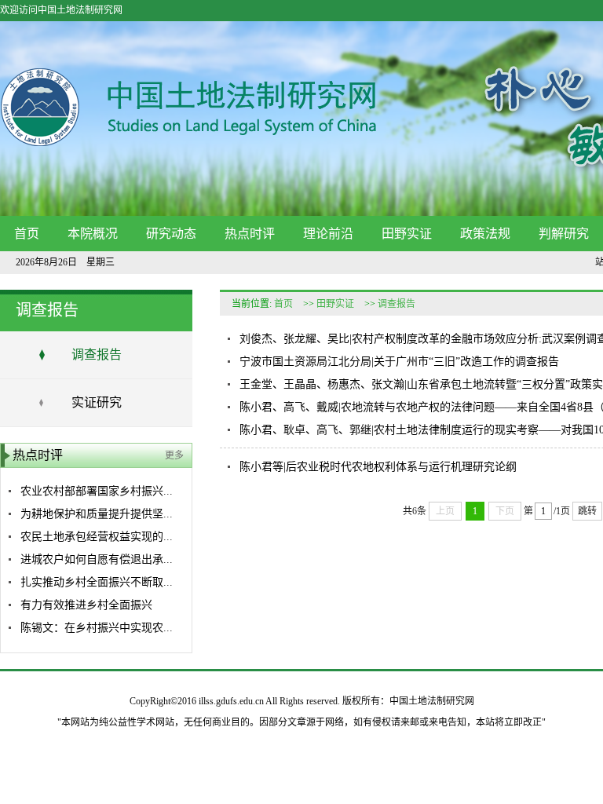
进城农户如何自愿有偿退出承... (96, 559)
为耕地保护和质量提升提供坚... (96, 514)
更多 (174, 455)
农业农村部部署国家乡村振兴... (96, 491)
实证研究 (96, 402)
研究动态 (171, 233)
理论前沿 (328, 233)
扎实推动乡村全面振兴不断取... (96, 582)
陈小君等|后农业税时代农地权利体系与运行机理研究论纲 (378, 467)
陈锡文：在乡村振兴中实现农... (96, 628)
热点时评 (250, 233)
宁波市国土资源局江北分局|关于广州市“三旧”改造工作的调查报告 (399, 361)
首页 (26, 233)
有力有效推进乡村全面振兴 (86, 605)
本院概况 (93, 233)
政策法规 (485, 233)
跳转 (587, 511)
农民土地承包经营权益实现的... (96, 537)
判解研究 (564, 233)
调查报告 (96, 354)
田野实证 (407, 233)
